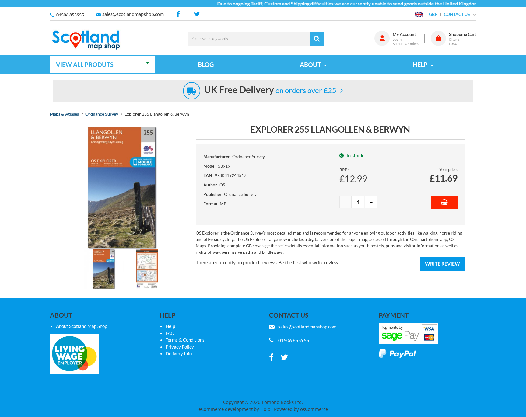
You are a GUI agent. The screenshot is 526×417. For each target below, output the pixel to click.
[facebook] (179, 14)
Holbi (266, 409)
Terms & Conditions (185, 339)
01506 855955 (70, 14)
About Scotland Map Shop (81, 326)
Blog (206, 64)
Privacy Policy (180, 346)
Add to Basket (444, 202)
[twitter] (197, 14)
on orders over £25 (270, 90)
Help (170, 326)
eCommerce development (225, 409)
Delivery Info (179, 353)
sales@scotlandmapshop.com (133, 14)
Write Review (442, 263)
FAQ (170, 333)
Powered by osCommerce (301, 409)
